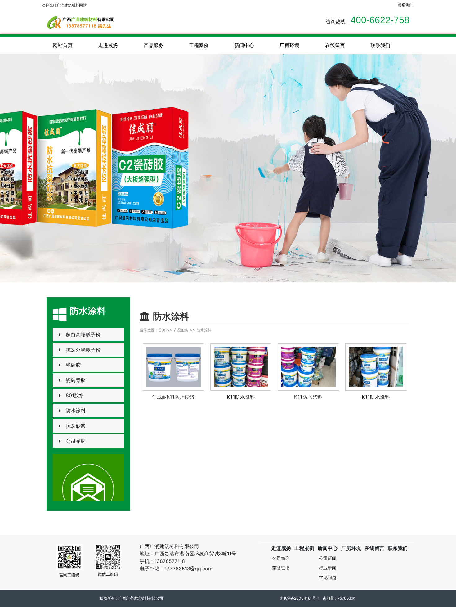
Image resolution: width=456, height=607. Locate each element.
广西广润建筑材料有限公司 (140, 598)
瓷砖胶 (73, 365)
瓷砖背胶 (76, 380)
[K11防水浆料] (241, 367)
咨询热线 (336, 21)
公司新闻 (327, 558)
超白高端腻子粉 (83, 334)
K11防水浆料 (241, 397)
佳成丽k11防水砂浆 (173, 397)
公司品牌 (76, 441)
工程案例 (199, 45)
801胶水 (75, 395)
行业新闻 (327, 567)
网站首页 (63, 45)
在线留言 (335, 45)
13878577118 (169, 561)
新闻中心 (244, 45)
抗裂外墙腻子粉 (83, 350)
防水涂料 (76, 410)
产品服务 (153, 45)
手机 (145, 561)
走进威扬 (108, 45)
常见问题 (327, 577)
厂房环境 (289, 45)
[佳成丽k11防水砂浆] (173, 367)
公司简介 (281, 558)
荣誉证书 (281, 567)
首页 (162, 330)
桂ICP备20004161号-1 (300, 598)
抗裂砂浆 (76, 426)
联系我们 (380, 45)
